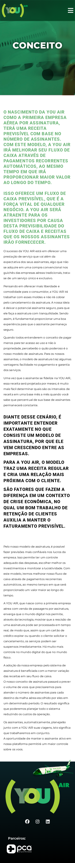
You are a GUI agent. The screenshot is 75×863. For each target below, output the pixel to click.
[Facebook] (27, 821)
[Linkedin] (47, 821)
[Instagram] (37, 821)
